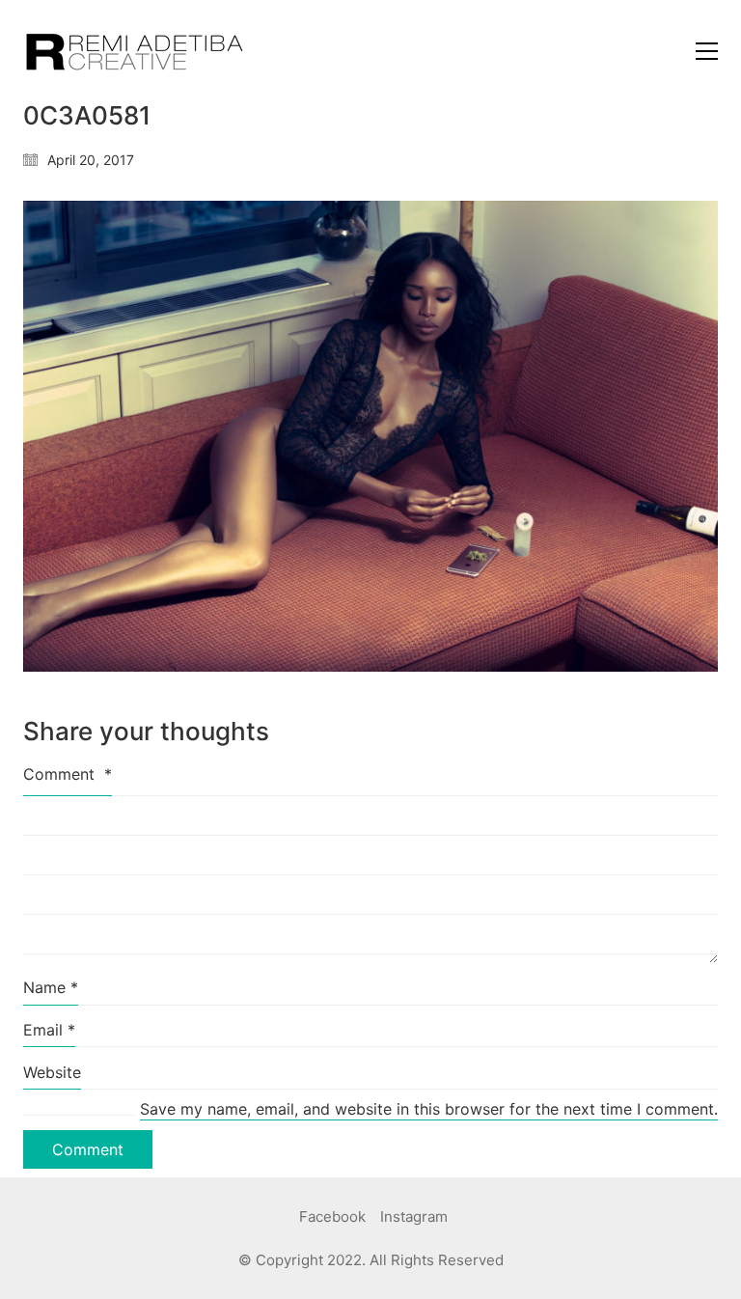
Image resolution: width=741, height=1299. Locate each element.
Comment (67, 774)
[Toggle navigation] (707, 51)
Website (52, 1072)
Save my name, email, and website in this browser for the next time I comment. (429, 1109)
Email (49, 1029)
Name (50, 987)
